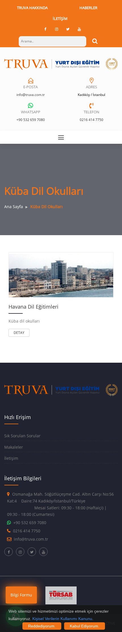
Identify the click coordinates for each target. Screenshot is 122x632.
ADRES (91, 86)
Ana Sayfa (13, 206)
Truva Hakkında (32, 7)
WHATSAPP (30, 111)
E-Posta (30, 86)
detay (19, 332)
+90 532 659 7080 (30, 119)
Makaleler (13, 447)
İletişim (60, 18)
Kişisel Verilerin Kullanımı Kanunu (62, 618)
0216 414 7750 (91, 119)
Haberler (88, 7)
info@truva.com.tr (30, 94)
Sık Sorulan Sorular (22, 435)
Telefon (91, 111)
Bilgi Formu (21, 595)
